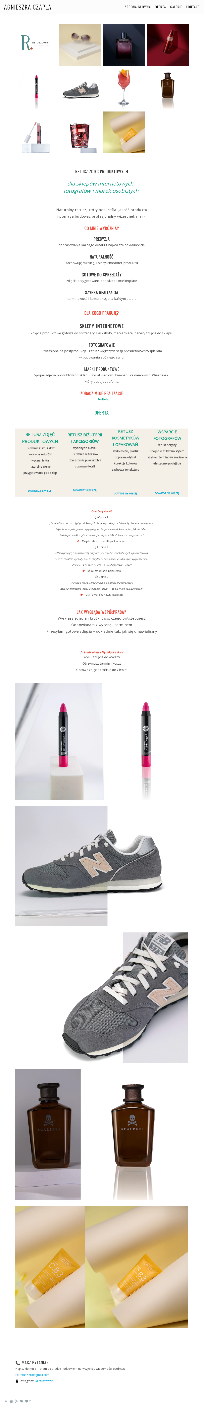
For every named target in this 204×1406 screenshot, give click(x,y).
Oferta (160, 6)
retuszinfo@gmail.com (34, 1375)
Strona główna (138, 6)
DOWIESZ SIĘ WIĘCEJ (125, 493)
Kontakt (193, 6)
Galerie (176, 6)
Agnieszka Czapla (27, 7)
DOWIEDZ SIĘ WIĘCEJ (40, 490)
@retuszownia (44, 1381)
